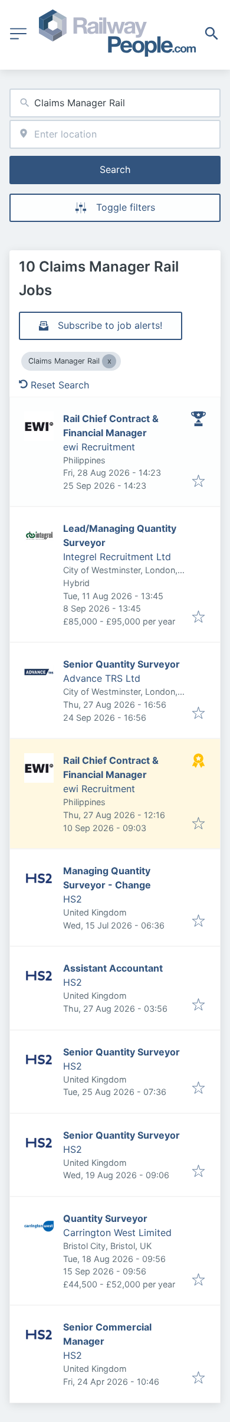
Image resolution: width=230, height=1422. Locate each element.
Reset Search (60, 385)
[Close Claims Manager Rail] (109, 361)
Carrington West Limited (117, 1232)
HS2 (72, 899)
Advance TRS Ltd (101, 678)
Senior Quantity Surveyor (121, 664)
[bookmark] (198, 481)
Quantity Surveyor (105, 1218)
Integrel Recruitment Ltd (117, 557)
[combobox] (115, 103)
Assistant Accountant (113, 968)
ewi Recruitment (99, 447)
